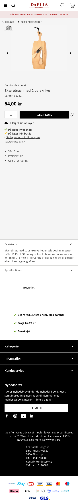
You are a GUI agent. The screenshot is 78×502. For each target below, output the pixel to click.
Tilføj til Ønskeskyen (22, 123)
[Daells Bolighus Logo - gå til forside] (39, 5)
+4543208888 (39, 458)
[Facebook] (7, 416)
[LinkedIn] (31, 416)
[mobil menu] (5, 5)
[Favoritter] (62, 5)
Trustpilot (28, 287)
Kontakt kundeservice (39, 461)
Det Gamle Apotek (15, 85)
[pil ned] (72, 346)
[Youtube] (23, 416)
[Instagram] (15, 416)
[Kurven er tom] (72, 5)
